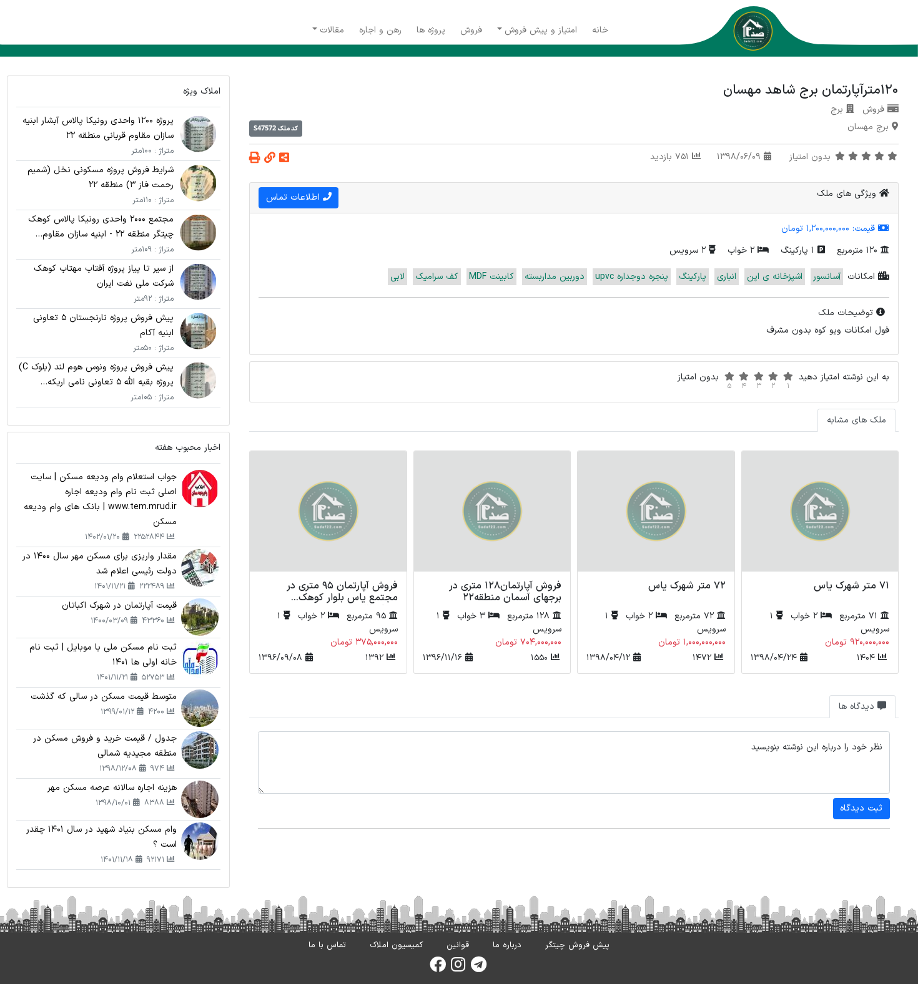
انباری (726, 276)
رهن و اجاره (380, 30)
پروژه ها (431, 30)
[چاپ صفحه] (254, 158)
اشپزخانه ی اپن (774, 276)
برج (837, 109)
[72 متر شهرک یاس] (656, 513)
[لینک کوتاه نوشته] (269, 158)
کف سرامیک (436, 276)
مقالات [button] (332, 30)
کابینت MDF (491, 276)
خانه (600, 30)
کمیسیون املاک (396, 945)
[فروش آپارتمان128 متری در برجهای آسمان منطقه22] (492, 513)
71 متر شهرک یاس (851, 585)
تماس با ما (327, 945)
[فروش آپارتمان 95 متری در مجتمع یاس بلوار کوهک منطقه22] (328, 513)
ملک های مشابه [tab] (856, 420)
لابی (397, 276)
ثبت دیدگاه (861, 808)
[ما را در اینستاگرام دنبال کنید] (458, 968)
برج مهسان (868, 127)
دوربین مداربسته (555, 276)
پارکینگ (692, 276)
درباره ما (507, 945)
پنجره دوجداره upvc (631, 276)
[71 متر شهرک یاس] (820, 513)
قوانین (458, 945)
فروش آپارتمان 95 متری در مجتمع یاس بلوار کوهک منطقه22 (342, 597)
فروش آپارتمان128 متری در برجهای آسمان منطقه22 (505, 591)
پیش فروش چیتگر (577, 945)
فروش (471, 30)
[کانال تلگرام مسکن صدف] (478, 968)
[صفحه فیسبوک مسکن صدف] (438, 968)
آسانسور (827, 276)
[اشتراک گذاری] (284, 158)
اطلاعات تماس (294, 197)
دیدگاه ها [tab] (858, 706)
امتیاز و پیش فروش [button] (541, 30)
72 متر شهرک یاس (687, 585)
